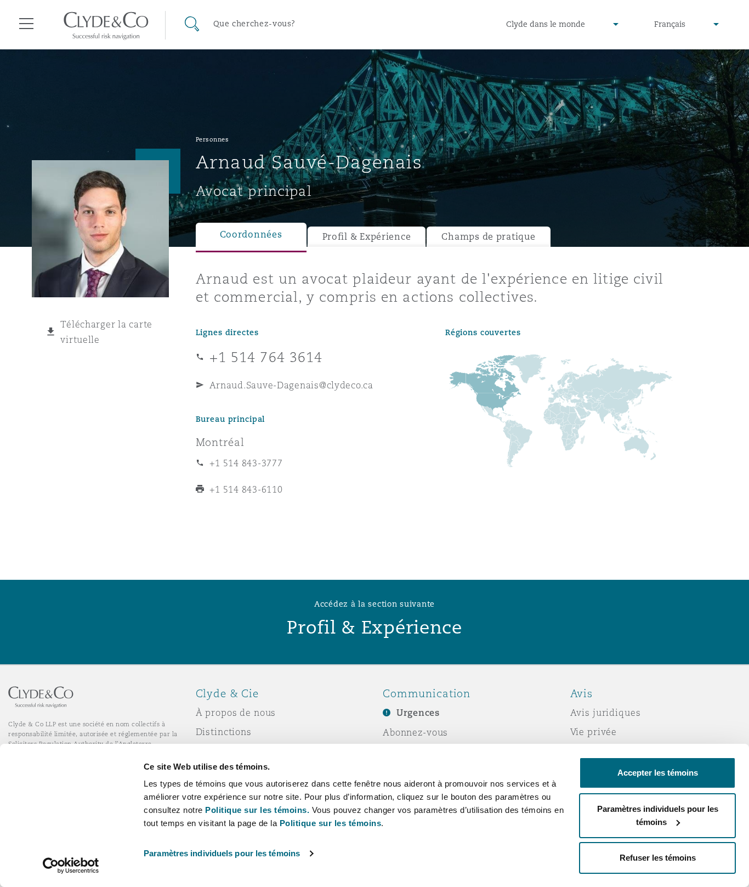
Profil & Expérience (366, 236)
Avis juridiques (605, 712)
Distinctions (224, 731)
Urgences (418, 713)
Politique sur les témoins (331, 823)
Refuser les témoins (658, 857)
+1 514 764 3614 (266, 357)
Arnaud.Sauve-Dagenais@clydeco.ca (291, 385)
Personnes (212, 139)
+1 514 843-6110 (246, 489)
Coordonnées (251, 234)
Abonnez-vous (415, 732)
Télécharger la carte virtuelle (106, 332)
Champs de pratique (488, 236)
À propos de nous (236, 712)
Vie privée (593, 731)
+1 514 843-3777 (246, 462)
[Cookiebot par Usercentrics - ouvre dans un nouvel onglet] (71, 865)
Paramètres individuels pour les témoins (222, 853)
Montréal (220, 442)
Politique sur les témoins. (257, 810)
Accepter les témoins (657, 772)
